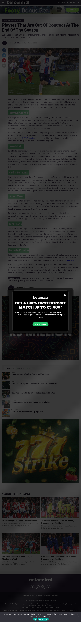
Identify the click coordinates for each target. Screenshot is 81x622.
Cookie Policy (43, 619)
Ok (35, 619)
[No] (79, 617)
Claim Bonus (40, 324)
